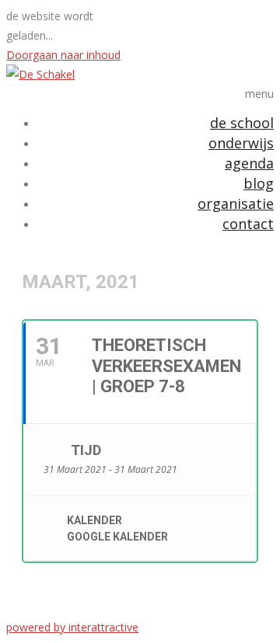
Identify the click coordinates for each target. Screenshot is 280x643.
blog (258, 183)
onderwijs (241, 143)
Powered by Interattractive (72, 627)
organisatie (236, 203)
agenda (249, 163)
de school (242, 122)
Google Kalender (117, 536)
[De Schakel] (40, 74)
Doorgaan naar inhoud (63, 54)
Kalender (94, 520)
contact (248, 223)
